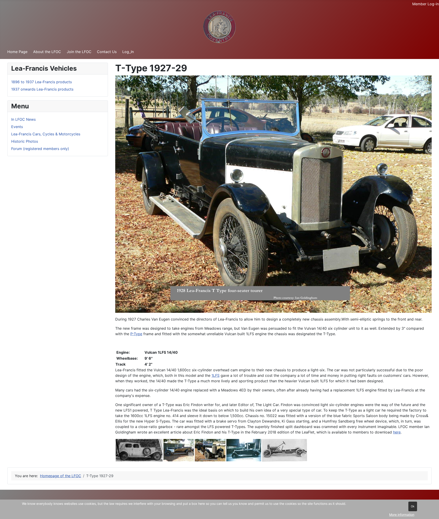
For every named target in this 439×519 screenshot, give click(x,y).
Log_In (128, 51)
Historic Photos (24, 141)
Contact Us (107, 51)
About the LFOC (47, 51)
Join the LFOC (79, 51)
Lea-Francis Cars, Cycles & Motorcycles (45, 134)
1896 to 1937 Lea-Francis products (41, 82)
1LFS (215, 375)
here (397, 432)
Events (17, 126)
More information (401, 514)
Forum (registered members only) (40, 148)
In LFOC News (23, 119)
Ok (413, 506)
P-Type (136, 334)
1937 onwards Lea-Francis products (42, 89)
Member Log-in (425, 4)
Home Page (17, 51)
